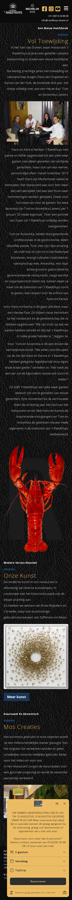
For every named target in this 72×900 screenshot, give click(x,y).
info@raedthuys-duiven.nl (55, 20)
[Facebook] (44, 9)
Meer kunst (16, 697)
